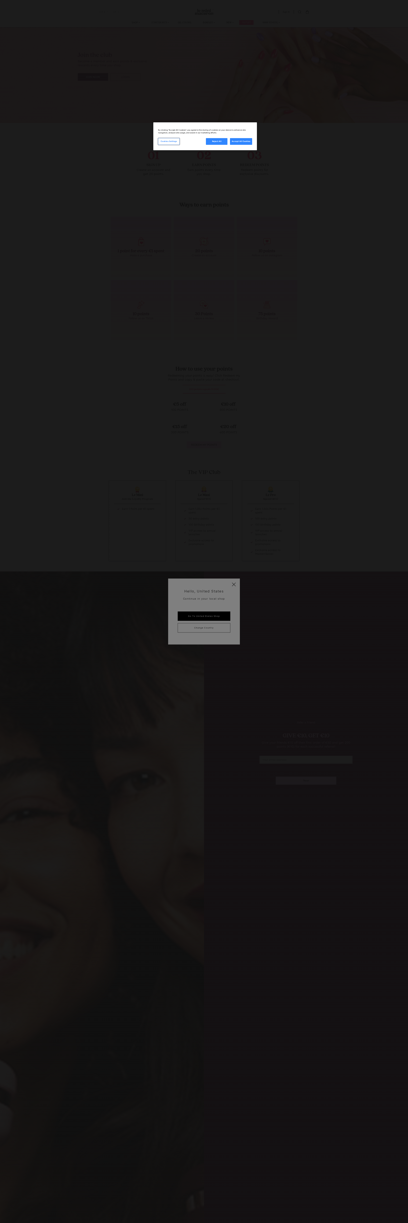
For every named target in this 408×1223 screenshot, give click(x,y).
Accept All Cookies (241, 141)
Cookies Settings (169, 141)
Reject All (217, 141)
